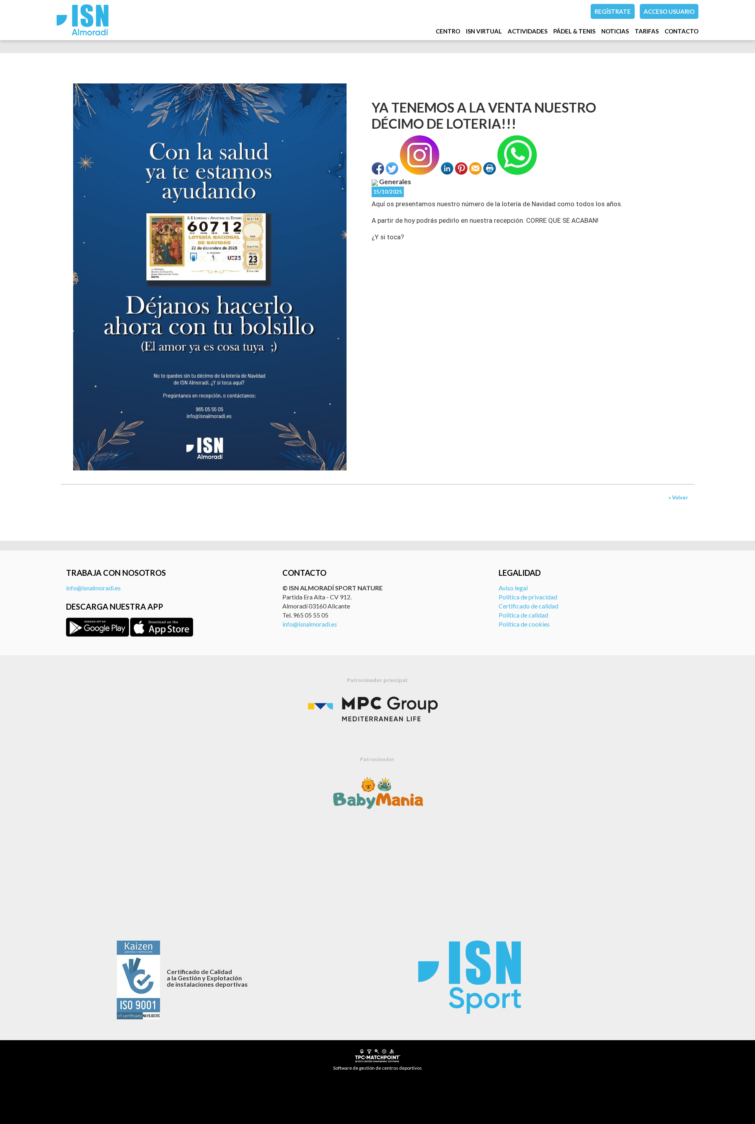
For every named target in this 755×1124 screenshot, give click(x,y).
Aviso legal (513, 588)
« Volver (678, 497)
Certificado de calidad (528, 606)
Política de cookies (524, 624)
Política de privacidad (528, 597)
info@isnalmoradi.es (93, 588)
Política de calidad (523, 615)
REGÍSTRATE (613, 11)
